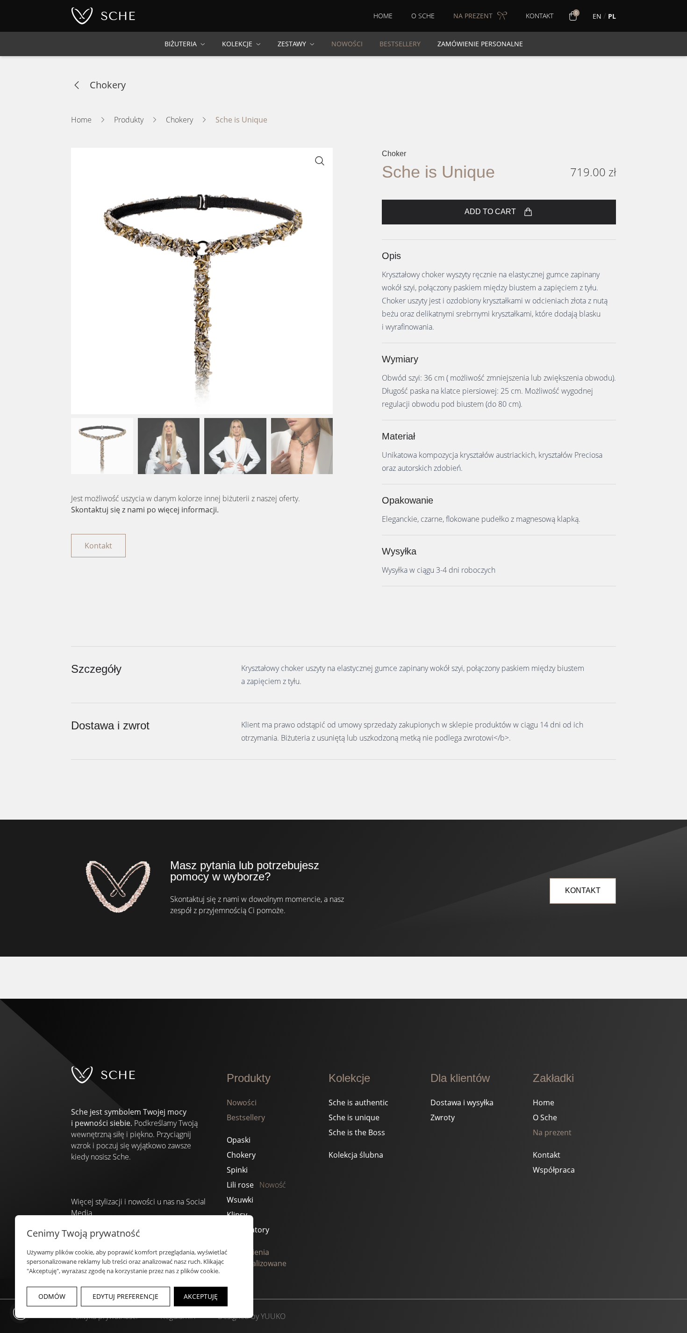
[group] (202, 281)
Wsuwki (240, 1200)
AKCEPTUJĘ (201, 1296)
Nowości (242, 1102)
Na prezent (552, 1132)
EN (597, 16)
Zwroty (442, 1117)
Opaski (238, 1140)
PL (612, 16)
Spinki (237, 1170)
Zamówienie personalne (480, 43)
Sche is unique (354, 1117)
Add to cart (490, 212)
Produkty (128, 120)
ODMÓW (51, 1296)
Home (383, 15)
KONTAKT (583, 890)
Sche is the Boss (357, 1132)
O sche (423, 15)
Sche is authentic (358, 1102)
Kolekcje (237, 43)
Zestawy (292, 43)
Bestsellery (246, 1117)
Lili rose (256, 1185)
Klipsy (237, 1215)
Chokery (108, 85)
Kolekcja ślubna (356, 1155)
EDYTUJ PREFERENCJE (125, 1296)
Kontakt (539, 15)
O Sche (545, 1117)
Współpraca (554, 1170)
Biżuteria (181, 43)
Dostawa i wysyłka (462, 1102)
